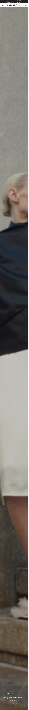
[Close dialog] (27, 345)
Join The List (14, 359)
